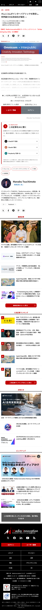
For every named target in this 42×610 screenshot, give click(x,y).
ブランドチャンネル (31, 563)
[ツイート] (3, 36)
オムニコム (6, 169)
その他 (10, 568)
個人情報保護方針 (21, 578)
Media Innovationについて (18, 573)
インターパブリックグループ (21, 169)
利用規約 (34, 576)
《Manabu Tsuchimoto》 (33, 118)
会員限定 (6, 173)
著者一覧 (8, 573)
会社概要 (15, 581)
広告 (30, 5)
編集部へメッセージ (12, 576)
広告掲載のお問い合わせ (24, 576)
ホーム (3, 4)
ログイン (11, 545)
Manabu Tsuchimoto (24, 181)
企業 (37, 5)
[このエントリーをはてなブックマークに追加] (23, 36)
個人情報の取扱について (10, 578)
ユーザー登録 (31, 545)
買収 (35, 169)
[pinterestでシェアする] (18, 36)
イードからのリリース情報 (24, 581)
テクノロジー (21, 5)
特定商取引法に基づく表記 (33, 578)
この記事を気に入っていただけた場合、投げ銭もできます (21, 517)
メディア (11, 5)
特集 (10, 563)
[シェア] (8, 36)
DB (31, 568)
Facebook (11, 204)
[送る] (13, 36)
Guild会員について (31, 573)
